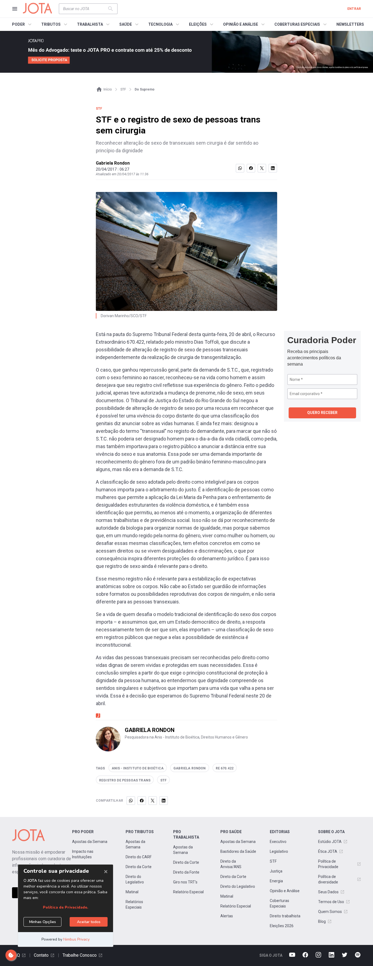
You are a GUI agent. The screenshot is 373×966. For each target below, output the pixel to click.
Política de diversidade (328, 879)
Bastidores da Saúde (238, 851)
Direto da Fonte (186, 872)
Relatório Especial (188, 892)
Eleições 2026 (282, 926)
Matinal (132, 892)
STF (273, 861)
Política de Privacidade (328, 864)
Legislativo (279, 851)
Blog (322, 921)
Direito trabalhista (285, 916)
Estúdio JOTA (330, 841)
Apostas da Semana (89, 841)
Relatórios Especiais (134, 904)
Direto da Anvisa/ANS (230, 864)
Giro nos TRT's (185, 882)
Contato (41, 955)
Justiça (276, 871)
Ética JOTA (327, 851)
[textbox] (85, 9)
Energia (276, 881)
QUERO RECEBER (322, 412)
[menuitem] (22, 24)
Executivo (278, 841)
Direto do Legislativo (135, 879)
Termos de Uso (331, 902)
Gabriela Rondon (113, 163)
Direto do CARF (139, 857)
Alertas (226, 916)
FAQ (16, 955)
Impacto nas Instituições (82, 854)
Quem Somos (330, 911)
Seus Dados (328, 892)
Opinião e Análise (285, 891)
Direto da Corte (139, 867)
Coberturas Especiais (279, 903)
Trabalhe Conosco (80, 955)
